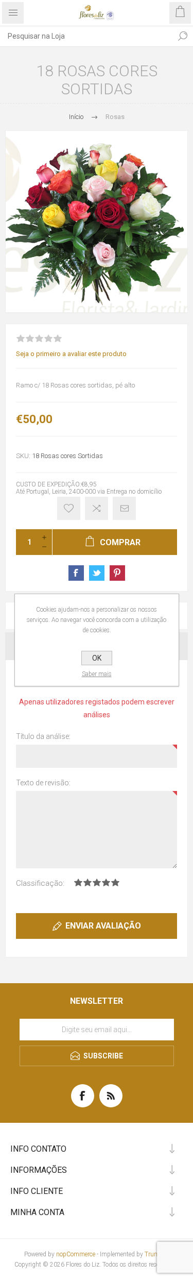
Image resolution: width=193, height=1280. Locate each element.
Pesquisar (182, 36)
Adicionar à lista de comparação (96, 508)
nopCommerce (75, 1254)
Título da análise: (43, 736)
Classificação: (40, 883)
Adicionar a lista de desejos (68, 508)
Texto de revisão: (43, 783)
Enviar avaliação (103, 926)
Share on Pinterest (117, 573)
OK (96, 658)
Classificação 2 (87, 882)
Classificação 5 (115, 882)
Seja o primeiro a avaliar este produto (71, 354)
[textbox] (86, 36)
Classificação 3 (96, 882)
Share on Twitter (96, 573)
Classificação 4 (106, 882)
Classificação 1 (78, 882)
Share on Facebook (76, 573)
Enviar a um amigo (124, 508)
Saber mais (97, 674)
